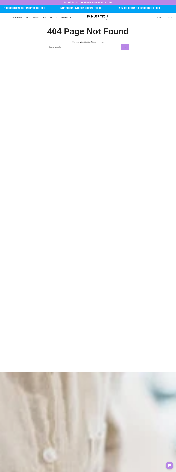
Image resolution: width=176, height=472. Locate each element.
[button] (17, 17)
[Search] (125, 47)
